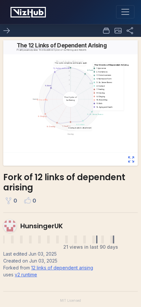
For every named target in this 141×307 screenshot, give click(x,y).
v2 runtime (26, 274)
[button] (118, 30)
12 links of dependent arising (62, 267)
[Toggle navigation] (125, 11)
